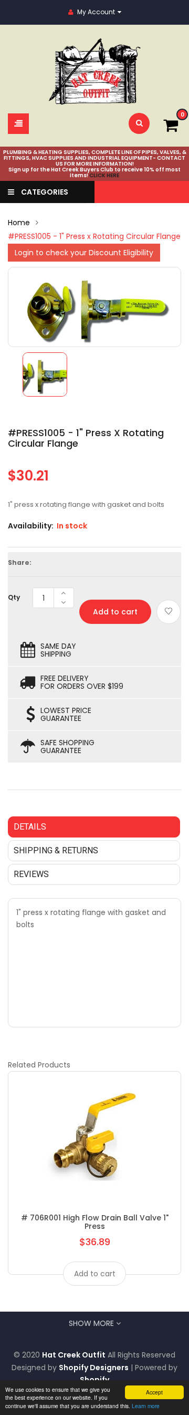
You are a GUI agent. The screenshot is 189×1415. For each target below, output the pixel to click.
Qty (14, 597)
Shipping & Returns (56, 850)
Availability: (31, 526)
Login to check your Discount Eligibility (84, 252)
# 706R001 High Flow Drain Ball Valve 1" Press (95, 1221)
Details (30, 827)
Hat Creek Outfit (74, 1355)
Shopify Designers (94, 1367)
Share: (20, 562)
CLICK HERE (104, 175)
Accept (154, 1392)
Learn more (146, 1406)
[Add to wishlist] (168, 612)
